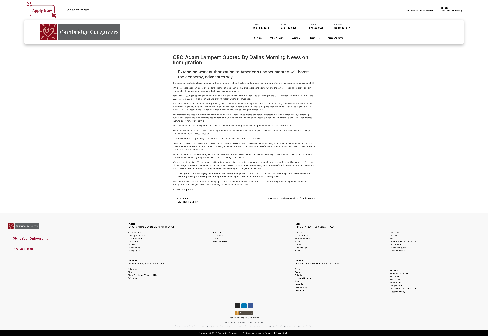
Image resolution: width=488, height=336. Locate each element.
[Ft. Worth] (304, 26)
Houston (338, 24)
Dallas (283, 24)
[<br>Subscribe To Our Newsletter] (402, 10)
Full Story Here (185, 189)
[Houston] (330, 26)
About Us (297, 37)
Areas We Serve (335, 37)
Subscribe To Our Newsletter (419, 10)
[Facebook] (250, 305)
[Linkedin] (244, 305)
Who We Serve (277, 37)
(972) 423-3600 (288, 28)
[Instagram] (237, 305)
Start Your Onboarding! (451, 9)
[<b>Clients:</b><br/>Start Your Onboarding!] (437, 10)
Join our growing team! (78, 9)
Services (258, 37)
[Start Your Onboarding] (9, 238)
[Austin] (249, 26)
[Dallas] (276, 26)
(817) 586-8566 (315, 28)
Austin (256, 24)
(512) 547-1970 (261, 28)
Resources (314, 37)
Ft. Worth (311, 24)
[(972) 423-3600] (9, 249)
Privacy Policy (282, 333)
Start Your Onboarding (31, 238)
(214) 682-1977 (342, 28)
